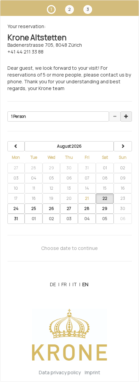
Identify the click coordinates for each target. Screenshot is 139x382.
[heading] (69, 146)
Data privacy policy (60, 372)
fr (65, 284)
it (76, 284)
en (85, 284)
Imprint (92, 372)
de (54, 284)
